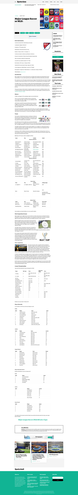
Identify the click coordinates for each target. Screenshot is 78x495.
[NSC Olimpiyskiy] (55, 447)
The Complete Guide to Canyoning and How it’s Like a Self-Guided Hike (30, 5)
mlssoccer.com (22, 71)
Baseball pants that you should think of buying (44, 485)
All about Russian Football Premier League (44, 483)
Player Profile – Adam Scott (41, 4)
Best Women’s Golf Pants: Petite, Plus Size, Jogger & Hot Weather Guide (57, 80)
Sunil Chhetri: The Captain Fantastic (56, 96)
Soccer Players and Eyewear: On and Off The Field (21, 456)
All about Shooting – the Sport (54, 4)
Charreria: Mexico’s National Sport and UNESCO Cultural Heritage (57, 43)
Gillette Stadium (36, 149)
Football (42, 27)
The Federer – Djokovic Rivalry (57, 86)
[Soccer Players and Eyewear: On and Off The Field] (22, 447)
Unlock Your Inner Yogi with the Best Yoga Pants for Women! (57, 77)
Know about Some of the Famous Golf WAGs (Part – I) (45, 480)
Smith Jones (34, 461)
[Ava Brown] (18, 429)
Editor (17, 458)
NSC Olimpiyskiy (53, 454)
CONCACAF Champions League (20, 91)
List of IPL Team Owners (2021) (57, 91)
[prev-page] (23, 5)
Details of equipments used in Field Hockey (57, 88)
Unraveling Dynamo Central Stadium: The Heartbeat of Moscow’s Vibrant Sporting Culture (38, 457)
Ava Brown (16, 15)
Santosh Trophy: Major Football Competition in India (44, 477)
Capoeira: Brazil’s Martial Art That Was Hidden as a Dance (57, 36)
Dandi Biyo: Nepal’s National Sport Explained (57, 46)
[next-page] (62, 5)
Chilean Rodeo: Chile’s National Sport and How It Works (57, 39)
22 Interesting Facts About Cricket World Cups (57, 94)
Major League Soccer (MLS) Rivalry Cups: (32, 420)
